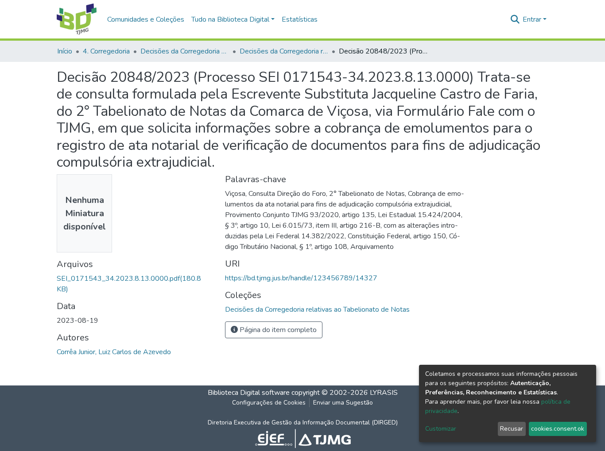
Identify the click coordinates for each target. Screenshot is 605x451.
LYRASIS (384, 392)
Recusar (511, 428)
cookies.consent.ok (557, 428)
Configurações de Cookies (269, 402)
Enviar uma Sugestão (343, 402)
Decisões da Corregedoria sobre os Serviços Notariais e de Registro (184, 51)
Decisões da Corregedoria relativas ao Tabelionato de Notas (284, 51)
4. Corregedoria (106, 51)
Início (64, 51)
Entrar (532, 19)
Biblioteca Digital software (249, 392)
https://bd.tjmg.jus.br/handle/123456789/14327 (301, 278)
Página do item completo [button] (277, 330)
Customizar (440, 428)
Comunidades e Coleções (145, 19)
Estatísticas (300, 19)
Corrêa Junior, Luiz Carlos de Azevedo (114, 352)
